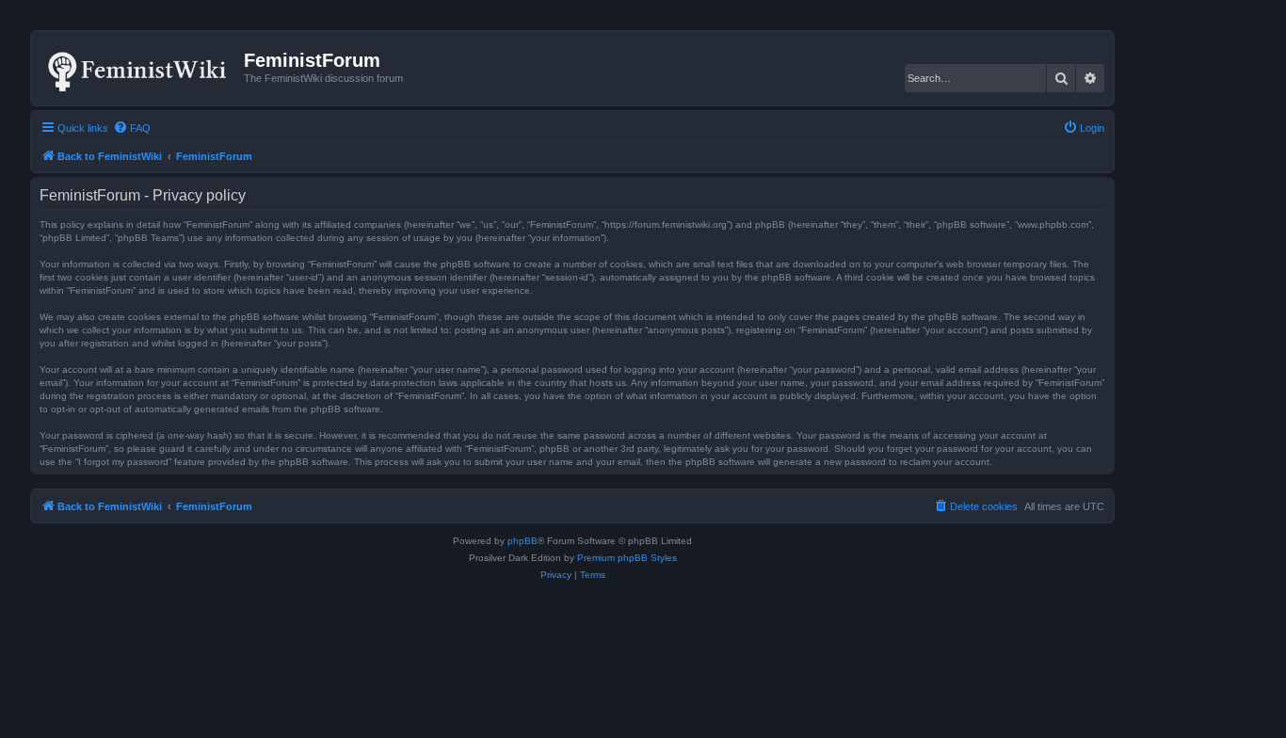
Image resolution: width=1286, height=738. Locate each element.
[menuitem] (132, 128)
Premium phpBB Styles (627, 558)
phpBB (522, 541)
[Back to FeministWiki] (140, 68)
